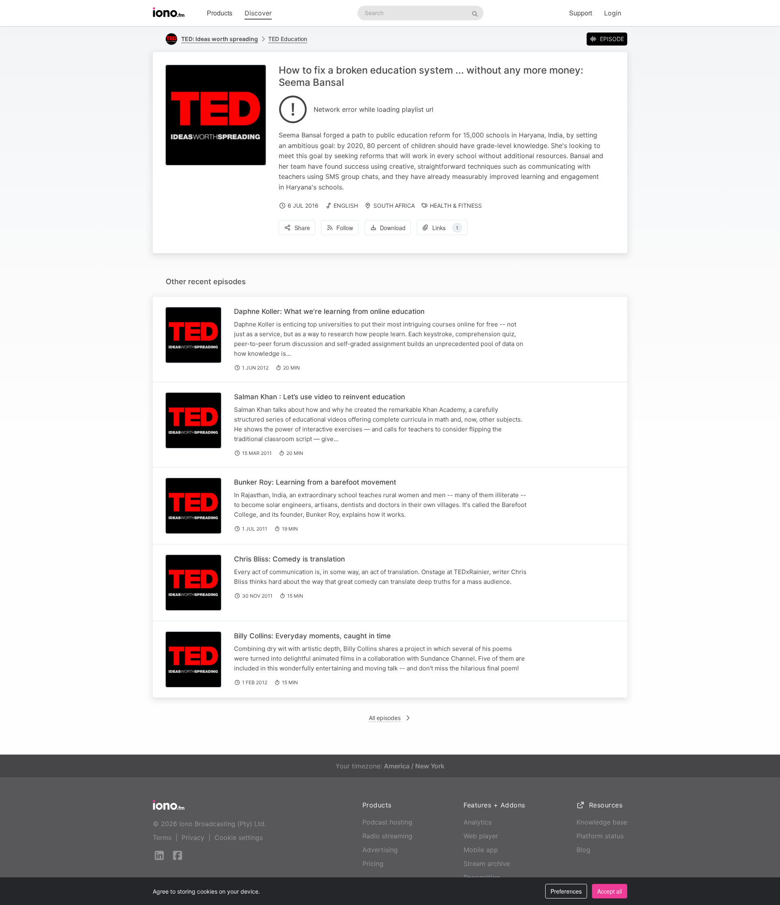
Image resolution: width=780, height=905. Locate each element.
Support (580, 12)
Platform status (600, 836)
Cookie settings (238, 837)
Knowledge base (601, 822)
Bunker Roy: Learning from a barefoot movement (315, 482)
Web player (481, 836)
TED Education (287, 38)
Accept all (609, 891)
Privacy (193, 837)
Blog (583, 850)
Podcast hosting (387, 822)
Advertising (380, 850)
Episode (612, 38)
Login (612, 13)
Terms (162, 837)
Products (219, 12)
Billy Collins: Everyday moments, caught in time (312, 636)
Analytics (478, 822)
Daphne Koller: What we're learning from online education (329, 311)
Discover (258, 13)
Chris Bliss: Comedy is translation (289, 559)
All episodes (385, 717)
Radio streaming (387, 836)
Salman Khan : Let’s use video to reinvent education (319, 397)
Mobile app (481, 850)
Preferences (566, 891)
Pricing (373, 863)
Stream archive (487, 863)
